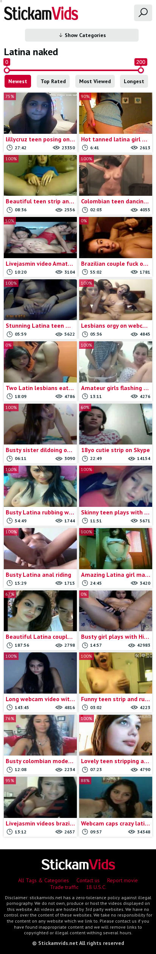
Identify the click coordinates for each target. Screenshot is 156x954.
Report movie (122, 880)
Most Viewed (95, 81)
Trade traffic (64, 887)
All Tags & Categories (43, 880)
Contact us (88, 880)
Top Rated (53, 81)
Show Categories (84, 35)
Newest (17, 81)
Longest (134, 81)
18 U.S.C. (96, 887)
